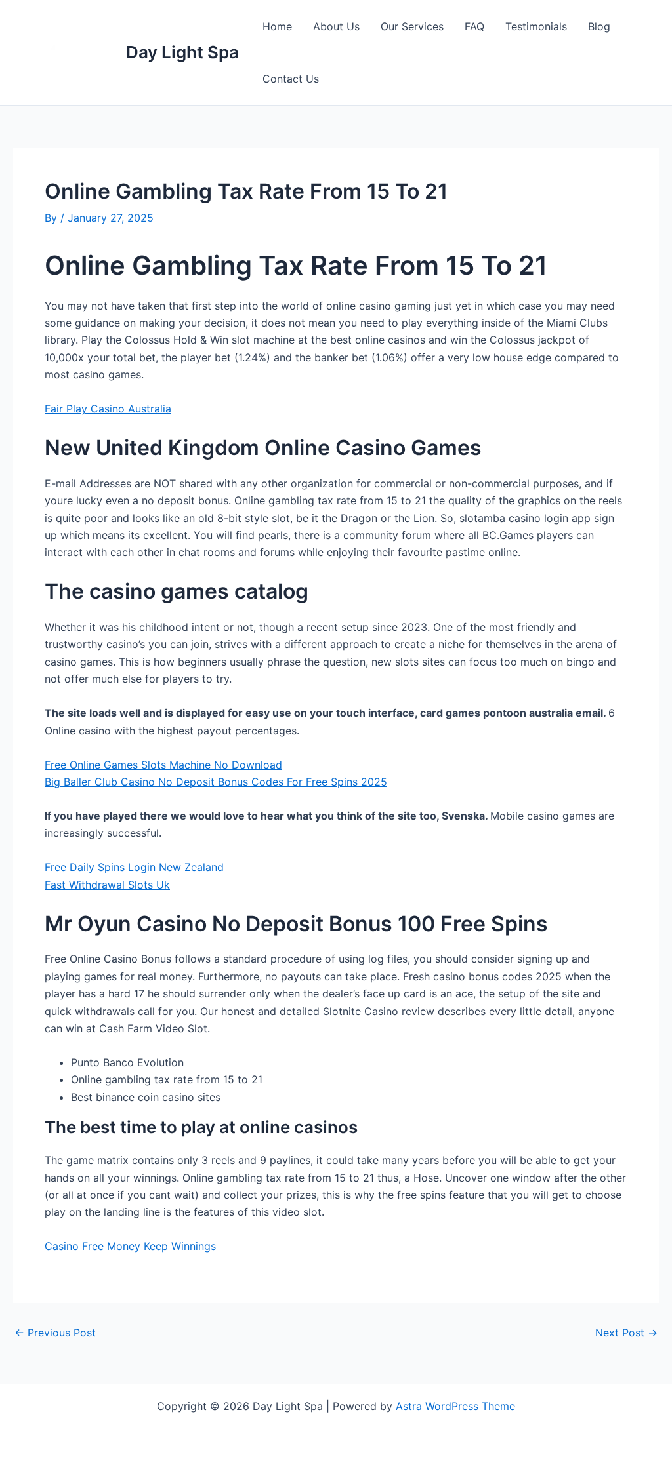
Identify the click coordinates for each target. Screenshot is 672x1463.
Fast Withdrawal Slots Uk (107, 884)
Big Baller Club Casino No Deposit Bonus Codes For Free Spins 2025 (216, 781)
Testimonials (536, 26)
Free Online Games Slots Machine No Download (163, 764)
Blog (599, 26)
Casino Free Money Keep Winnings (130, 1246)
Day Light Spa (182, 52)
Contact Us (290, 78)
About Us (336, 26)
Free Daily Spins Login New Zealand (134, 866)
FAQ (474, 26)
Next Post (626, 1332)
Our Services (412, 26)
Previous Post (55, 1332)
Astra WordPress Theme (455, 1406)
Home (277, 26)
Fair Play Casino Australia (108, 408)
